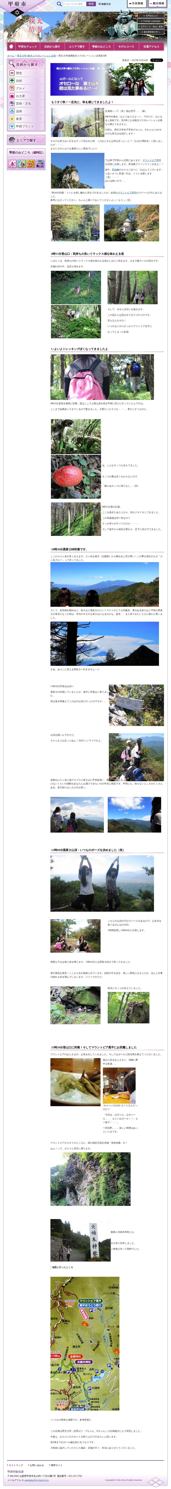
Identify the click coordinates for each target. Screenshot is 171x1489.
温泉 (19, 111)
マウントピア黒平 (151, 160)
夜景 (19, 119)
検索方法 (106, 4)
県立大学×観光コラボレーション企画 (36, 56)
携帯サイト (57, 1465)
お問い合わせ (37, 1465)
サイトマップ (16, 1465)
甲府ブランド (25, 126)
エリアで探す (26, 140)
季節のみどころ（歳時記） (27, 152)
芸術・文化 (23, 103)
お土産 (20, 96)
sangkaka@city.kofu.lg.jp (37, 1480)
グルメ (20, 88)
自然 (19, 80)
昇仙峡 (115, 169)
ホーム (10, 56)
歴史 (19, 73)
